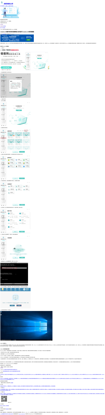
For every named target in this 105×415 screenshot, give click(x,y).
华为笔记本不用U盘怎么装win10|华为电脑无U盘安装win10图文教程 (89, 393)
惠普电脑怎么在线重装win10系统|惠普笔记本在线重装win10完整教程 (28, 393)
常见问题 (3, 27)
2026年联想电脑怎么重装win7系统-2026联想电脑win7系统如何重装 (10, 389)
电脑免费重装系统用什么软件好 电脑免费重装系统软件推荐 (11, 371)
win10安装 (3, 405)
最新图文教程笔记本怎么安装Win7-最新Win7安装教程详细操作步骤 (29, 389)
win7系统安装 (7, 405)
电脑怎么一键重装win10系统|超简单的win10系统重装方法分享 (9, 393)
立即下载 (1, 24)
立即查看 (11, 382)
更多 (3, 387)
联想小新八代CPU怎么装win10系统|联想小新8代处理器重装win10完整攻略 (49, 393)
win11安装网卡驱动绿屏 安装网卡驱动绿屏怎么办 (10, 369)
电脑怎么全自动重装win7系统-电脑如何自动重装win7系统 (66, 389)
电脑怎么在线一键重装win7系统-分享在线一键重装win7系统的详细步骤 (85, 389)
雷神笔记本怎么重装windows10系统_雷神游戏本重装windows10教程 (69, 393)
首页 (1, 27)
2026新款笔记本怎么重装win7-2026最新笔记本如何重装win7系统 (48, 389)
